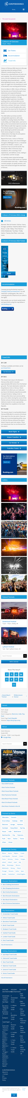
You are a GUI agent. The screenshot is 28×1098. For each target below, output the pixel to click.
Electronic (15, 714)
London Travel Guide (9, 936)
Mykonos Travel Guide (9, 966)
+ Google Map (6, 737)
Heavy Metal (14, 828)
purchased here (5, 368)
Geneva (5, 1030)
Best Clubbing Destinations (11, 884)
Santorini (5, 1058)
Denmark (14, 856)
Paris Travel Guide (8, 940)
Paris (3, 1048)
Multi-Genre (17, 831)
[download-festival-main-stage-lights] (14, 602)
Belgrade (5, 1008)
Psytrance (20, 835)
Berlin (5, 1010)
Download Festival (9, 621)
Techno (15, 838)
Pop (23, 714)
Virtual (10, 842)
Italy (20, 862)
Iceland (4, 862)
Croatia (22, 853)
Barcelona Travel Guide (10, 921)
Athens (5, 1000)
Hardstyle (5, 828)
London (4, 1038)
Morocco (18, 865)
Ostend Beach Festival (6, 696)
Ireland (10, 862)
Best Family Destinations (10, 892)
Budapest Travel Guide (9, 929)
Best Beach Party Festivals (10, 799)
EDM (21, 821)
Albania (4, 853)
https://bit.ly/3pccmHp (13, 720)
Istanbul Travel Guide (9, 933)
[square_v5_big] (14, 189)
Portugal (4, 871)
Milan (4, 1042)
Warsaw (4, 1064)
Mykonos (5, 1046)
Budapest (5, 1018)
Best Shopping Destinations (11, 888)
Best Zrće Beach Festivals (9, 802)
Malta (3, 865)
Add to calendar (14, 661)
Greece (17, 859)
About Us (5, 1072)
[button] (14, 221)
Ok (14, 1095)
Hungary (23, 859)
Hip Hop (22, 828)
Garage (12, 824)
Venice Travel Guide (9, 973)
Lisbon (4, 1036)
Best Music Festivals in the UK (11, 806)
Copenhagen (6, 1022)
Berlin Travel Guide (8, 925)
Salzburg (4, 1056)
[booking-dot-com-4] (7, 307)
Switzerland (11, 874)
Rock (2, 716)
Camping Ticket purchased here (10, 291)
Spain (22, 871)
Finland (21, 856)
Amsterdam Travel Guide (10, 914)
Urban (4, 842)
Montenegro (10, 865)
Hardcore (20, 824)
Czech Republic (12, 718)
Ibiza (3, 1032)
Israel (15, 862)
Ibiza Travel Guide (8, 962)
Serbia (17, 871)
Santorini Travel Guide (9, 969)
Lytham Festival (8, 647)
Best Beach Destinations (10, 899)
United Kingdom (21, 874)
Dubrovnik (5, 1026)
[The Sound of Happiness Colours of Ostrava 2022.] (14, 178)
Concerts (13, 817)
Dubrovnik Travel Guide (10, 958)
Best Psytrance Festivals (9, 795)
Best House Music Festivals (10, 791)
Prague (5, 1052)
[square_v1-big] (14, 454)
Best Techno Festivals (8, 787)
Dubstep (14, 821)
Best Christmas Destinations (11, 903)
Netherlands (5, 868)
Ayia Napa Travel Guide (10, 954)
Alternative (5, 817)
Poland (19, 868)
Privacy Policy (24, 1089)
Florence (5, 1028)
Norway (13, 868)
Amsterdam (5, 996)
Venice (4, 1060)
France (4, 859)
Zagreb (4, 1066)
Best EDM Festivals (7, 784)
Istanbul (4, 1034)
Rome (4, 1054)
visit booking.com (6, 304)
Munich (4, 1044)
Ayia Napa (5, 1002)
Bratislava (5, 1012)
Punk (3, 838)
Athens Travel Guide (9, 918)
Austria (10, 853)
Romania (11, 871)
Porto (4, 1050)
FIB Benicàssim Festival (18, 696)
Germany (10, 859)
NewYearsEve (6, 835)
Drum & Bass (6, 821)
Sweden (4, 874)
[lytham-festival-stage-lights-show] (14, 628)
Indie (20, 714)
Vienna (4, 1062)
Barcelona (5, 1006)
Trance (22, 838)
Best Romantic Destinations (11, 896)
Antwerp (5, 998)
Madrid (4, 1040)
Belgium (16, 853)
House (4, 831)
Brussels (5, 1014)
